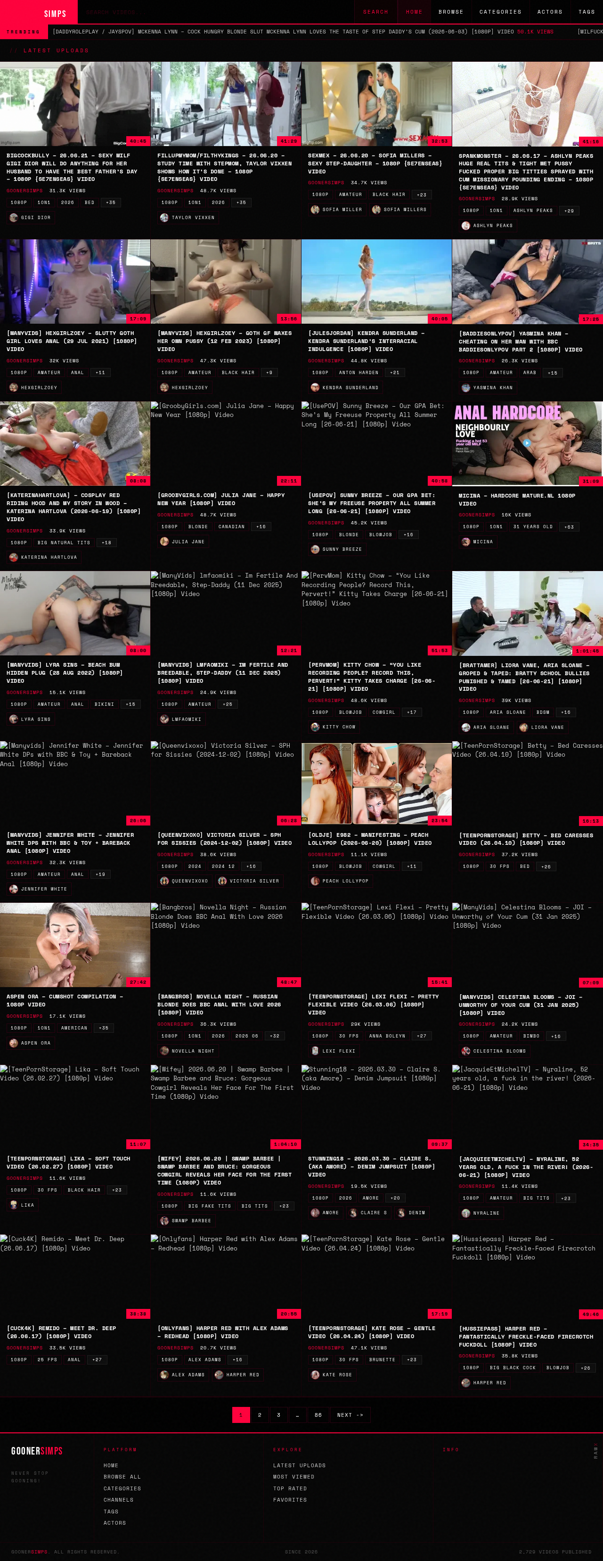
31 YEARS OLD (533, 526)
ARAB (530, 372)
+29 (569, 211)
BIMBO (531, 1036)
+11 (101, 372)
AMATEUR (350, 194)
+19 (101, 874)
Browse (451, 12)
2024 (195, 866)
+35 (111, 202)
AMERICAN (74, 1028)
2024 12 (223, 866)
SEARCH (376, 12)
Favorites (290, 1500)
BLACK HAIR (389, 194)
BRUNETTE (382, 1360)
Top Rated (290, 1488)
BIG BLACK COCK (513, 1368)
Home (414, 12)
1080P (19, 202)
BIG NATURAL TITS (64, 542)
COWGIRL (384, 712)
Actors (550, 12)
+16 (261, 526)
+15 (553, 373)
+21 (395, 372)
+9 (269, 372)
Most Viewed (294, 1476)
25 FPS (47, 1360)
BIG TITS (255, 1206)
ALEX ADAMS (204, 1360)
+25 (228, 704)
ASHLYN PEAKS (533, 210)
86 (318, 1415)
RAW (595, 1450)
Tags (587, 12)
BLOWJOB (380, 534)
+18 (107, 542)
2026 (67, 202)
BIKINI (104, 704)
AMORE (371, 1198)
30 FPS (500, 866)
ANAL (77, 372)
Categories (501, 12)
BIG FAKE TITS (209, 1206)
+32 (275, 1036)
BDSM (543, 712)
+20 (395, 1198)
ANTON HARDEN (359, 372)
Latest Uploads (299, 1465)
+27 (422, 1036)
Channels (119, 1500)
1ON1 (44, 202)
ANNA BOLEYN (387, 1036)
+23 (422, 195)
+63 (569, 527)
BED (90, 202)
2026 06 (247, 1036)
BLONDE (198, 526)
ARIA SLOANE (508, 712)
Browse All (122, 1476)
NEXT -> (350, 1415)
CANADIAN (232, 526)
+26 (546, 867)
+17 (412, 712)
